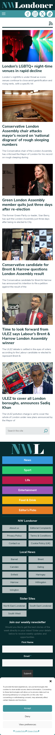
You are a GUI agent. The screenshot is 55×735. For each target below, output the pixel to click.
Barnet (14, 559)
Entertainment (27, 490)
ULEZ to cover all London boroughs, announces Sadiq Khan (26, 403)
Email (27, 656)
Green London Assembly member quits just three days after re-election (27, 204)
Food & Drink (27, 500)
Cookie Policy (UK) (40, 543)
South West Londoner (14, 614)
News (27, 460)
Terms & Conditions (40, 535)
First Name (27, 642)
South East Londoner (40, 606)
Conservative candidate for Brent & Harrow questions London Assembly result (25, 269)
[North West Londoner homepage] (27, 5)
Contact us (14, 543)
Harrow (14, 582)
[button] (50, 681)
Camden (14, 567)
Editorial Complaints (40, 528)
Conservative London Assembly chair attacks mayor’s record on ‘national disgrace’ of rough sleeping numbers (25, 135)
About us (14, 528)
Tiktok (50, 14)
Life (27, 480)
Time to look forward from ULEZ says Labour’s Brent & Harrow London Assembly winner (26, 336)
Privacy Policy (32, 731)
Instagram (35, 14)
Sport (27, 470)
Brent (41, 559)
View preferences (27, 724)
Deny (27, 716)
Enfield (14, 574)
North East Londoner (14, 606)
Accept (27, 708)
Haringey (40, 574)
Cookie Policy (20, 731)
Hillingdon (40, 582)
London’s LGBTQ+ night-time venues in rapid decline (27, 68)
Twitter (42, 14)
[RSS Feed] (50, 23)
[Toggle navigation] (3, 14)
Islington (14, 590)
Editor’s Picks (27, 510)
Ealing (41, 567)
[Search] (46, 431)
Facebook (28, 14)
